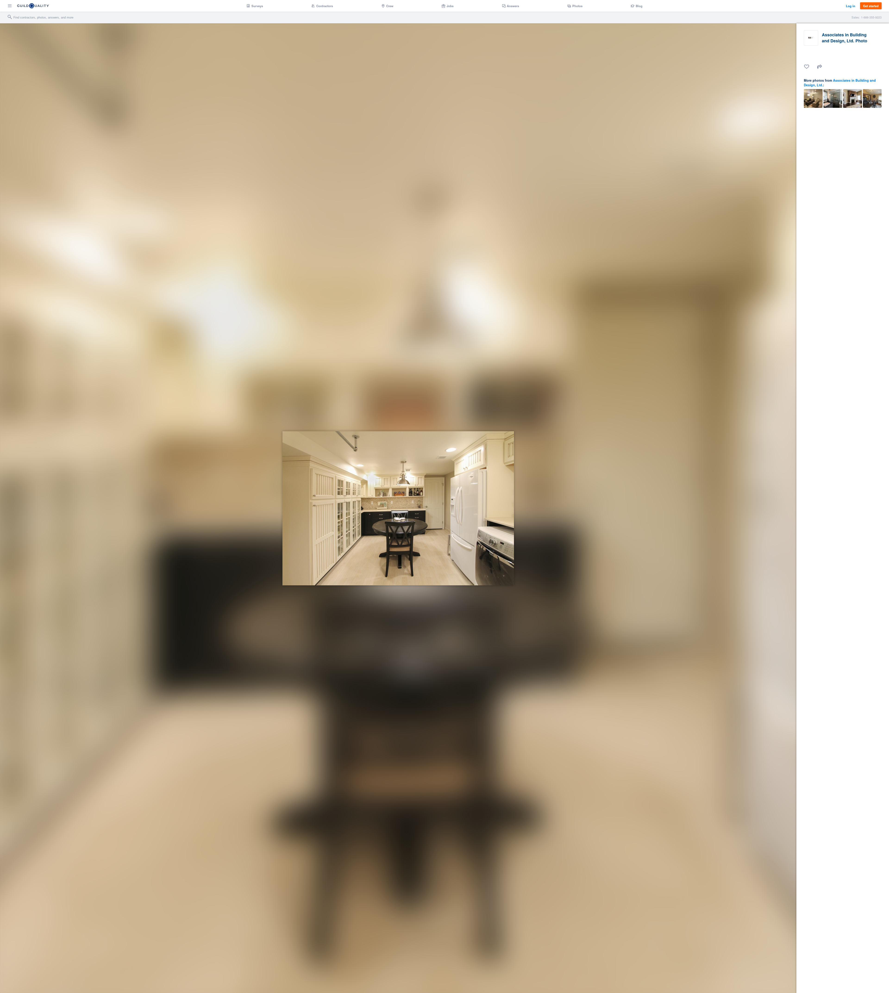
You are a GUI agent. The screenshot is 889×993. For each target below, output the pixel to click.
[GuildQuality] (33, 5)
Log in (850, 6)
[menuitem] (255, 6)
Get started (871, 6)
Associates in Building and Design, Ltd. (840, 82)
